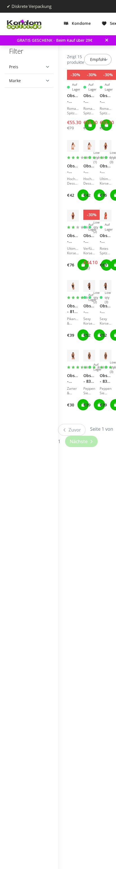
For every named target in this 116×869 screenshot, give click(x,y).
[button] (27, 67)
